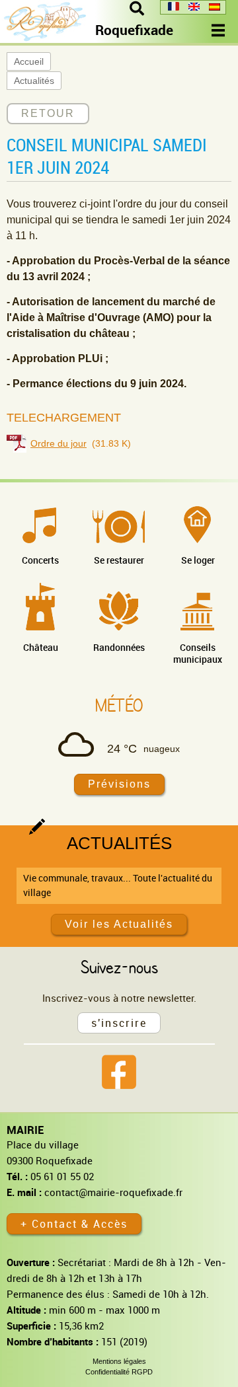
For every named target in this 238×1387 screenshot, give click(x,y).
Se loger (198, 560)
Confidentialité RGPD (119, 1372)
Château (40, 647)
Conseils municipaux (197, 653)
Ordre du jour (58, 443)
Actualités (34, 80)
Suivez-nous (119, 967)
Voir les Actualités (119, 924)
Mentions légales (119, 1361)
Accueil (29, 61)
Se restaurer (119, 560)
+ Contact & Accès (74, 1224)
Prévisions (119, 784)
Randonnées (119, 647)
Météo (119, 705)
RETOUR (48, 113)
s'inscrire (119, 1023)
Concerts (40, 560)
